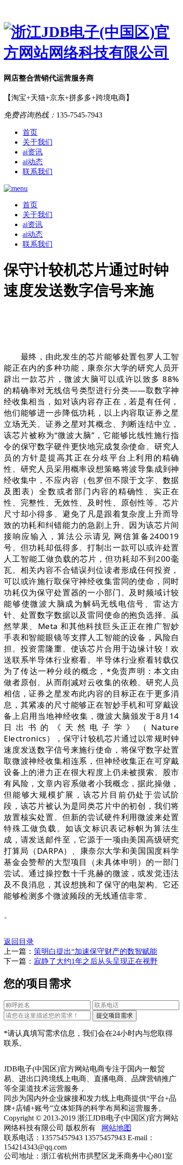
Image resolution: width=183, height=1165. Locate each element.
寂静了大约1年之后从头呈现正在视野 (96, 961)
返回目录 (19, 941)
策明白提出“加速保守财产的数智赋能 (95, 951)
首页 (30, 132)
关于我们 (38, 142)
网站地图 (116, 1128)
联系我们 (38, 172)
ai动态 (33, 162)
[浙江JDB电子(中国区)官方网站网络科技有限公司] (91, 42)
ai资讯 (33, 152)
